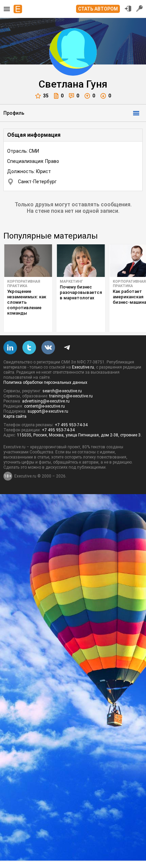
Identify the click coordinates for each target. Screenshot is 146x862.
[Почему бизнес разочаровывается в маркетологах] (80, 260)
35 (46, 95)
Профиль (13, 113)
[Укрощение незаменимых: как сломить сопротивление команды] (28, 260)
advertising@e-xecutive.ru (46, 401)
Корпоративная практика (23, 283)
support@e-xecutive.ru (48, 411)
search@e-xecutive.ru (62, 391)
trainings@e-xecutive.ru (71, 396)
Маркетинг (71, 281)
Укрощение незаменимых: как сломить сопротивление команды (26, 302)
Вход (128, 8)
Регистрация (139, 8)
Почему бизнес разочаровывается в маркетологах (81, 292)
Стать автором (98, 9)
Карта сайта (14, 416)
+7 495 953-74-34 (71, 425)
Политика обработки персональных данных (45, 382)
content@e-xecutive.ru (44, 406)
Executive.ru (83, 367)
